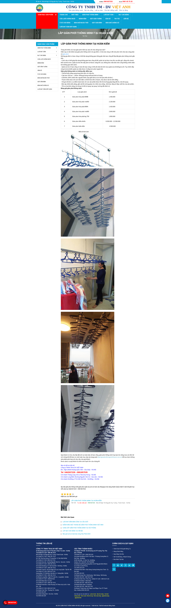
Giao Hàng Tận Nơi (119, 554)
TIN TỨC (117, 19)
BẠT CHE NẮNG (124, 15)
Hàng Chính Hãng (118, 551)
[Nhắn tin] (168, 596)
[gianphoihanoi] (133, 565)
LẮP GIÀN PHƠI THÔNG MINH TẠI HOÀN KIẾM (85, 43)
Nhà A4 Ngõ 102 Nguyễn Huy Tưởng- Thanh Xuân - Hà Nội (58, 1)
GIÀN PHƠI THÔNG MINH (90, 15)
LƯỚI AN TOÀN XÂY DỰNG (68, 27)
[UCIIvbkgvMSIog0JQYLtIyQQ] (118, 565)
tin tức (85, 36)
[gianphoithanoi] (121, 565)
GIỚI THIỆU (74, 15)
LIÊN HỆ (126, 19)
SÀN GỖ (108, 19)
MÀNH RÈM (82, 19)
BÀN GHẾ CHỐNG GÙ (112, 23)
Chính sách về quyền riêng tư (122, 548)
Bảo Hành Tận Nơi (119, 559)
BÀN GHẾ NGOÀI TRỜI (81, 23)
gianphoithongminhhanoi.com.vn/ (111, 457)
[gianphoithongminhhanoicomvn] (129, 565)
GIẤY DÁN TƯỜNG (96, 19)
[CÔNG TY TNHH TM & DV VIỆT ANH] (39, 8)
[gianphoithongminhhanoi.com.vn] (114, 565)
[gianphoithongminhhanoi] (114, 569)
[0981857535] (168, 601)
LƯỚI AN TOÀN (109, 15)
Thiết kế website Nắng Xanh (107, 605)
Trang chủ (64, 15)
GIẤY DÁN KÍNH (97, 23)
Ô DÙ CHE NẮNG (65, 23)
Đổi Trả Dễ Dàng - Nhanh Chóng (122, 556)
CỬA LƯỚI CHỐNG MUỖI (67, 19)
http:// (99, 457)
